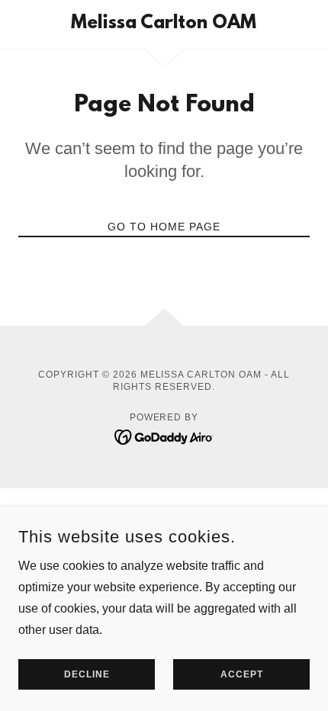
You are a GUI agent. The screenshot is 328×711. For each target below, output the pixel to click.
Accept (241, 674)
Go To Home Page (164, 226)
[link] (163, 24)
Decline (87, 674)
